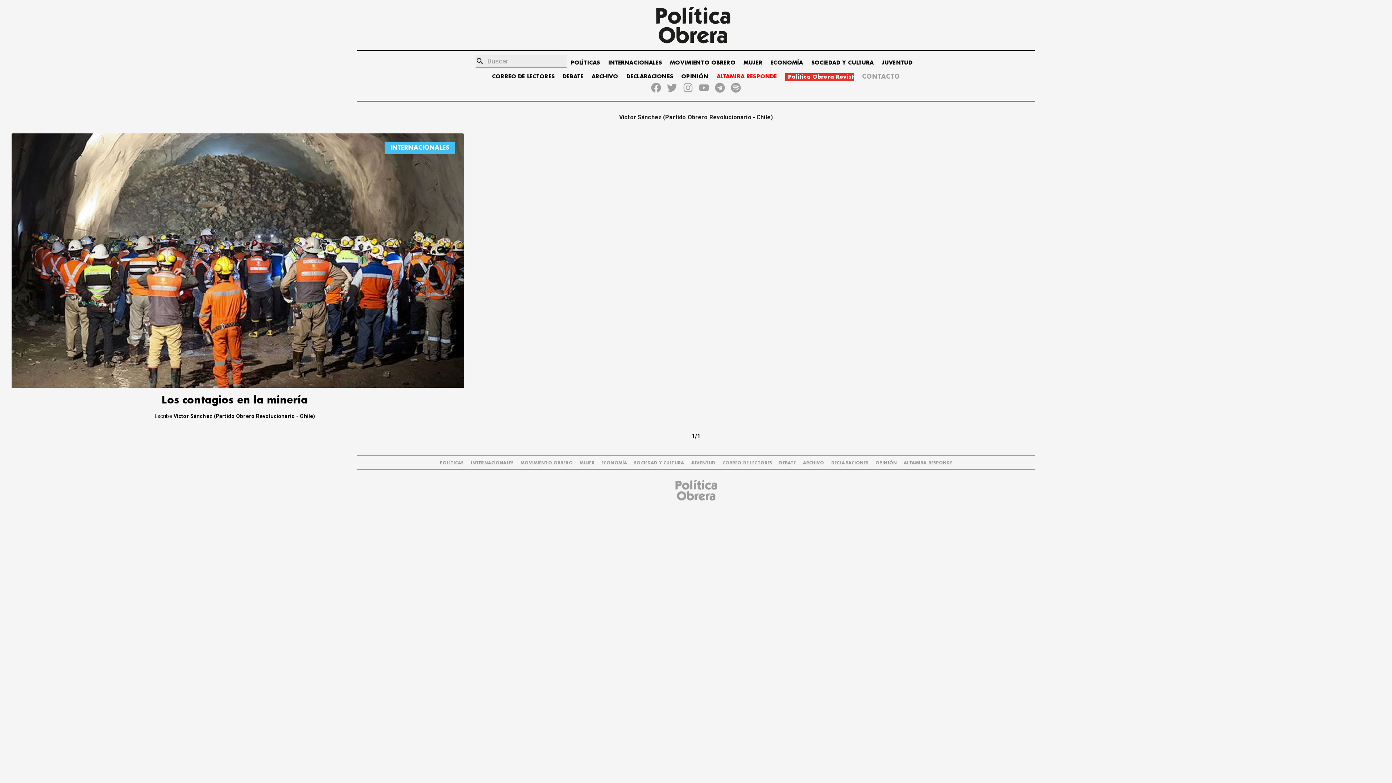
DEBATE (573, 76)
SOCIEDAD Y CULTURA (842, 63)
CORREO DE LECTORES (523, 76)
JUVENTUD (897, 63)
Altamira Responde (928, 463)
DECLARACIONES (649, 76)
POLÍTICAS (585, 63)
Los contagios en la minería (235, 400)
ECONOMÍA (786, 63)
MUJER (752, 63)
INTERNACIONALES (635, 63)
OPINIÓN (694, 76)
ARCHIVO (605, 76)
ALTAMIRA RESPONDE (747, 76)
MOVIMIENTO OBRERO (703, 63)
